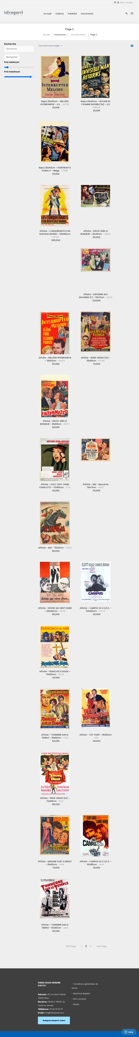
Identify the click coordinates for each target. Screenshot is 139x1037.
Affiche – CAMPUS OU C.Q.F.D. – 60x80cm (95, 863)
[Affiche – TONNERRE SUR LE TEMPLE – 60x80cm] (55, 898)
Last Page (102, 946)
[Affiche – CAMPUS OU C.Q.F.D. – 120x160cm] (96, 582)
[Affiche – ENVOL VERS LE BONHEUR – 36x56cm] (55, 395)
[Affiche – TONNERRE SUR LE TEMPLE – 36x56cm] (55, 708)
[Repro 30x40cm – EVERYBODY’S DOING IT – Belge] (55, 141)
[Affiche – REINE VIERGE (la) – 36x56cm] (96, 331)
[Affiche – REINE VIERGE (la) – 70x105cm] (55, 772)
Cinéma (59, 13)
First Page (71, 946)
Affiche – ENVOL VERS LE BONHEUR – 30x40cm (95, 232)
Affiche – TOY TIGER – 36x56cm (95, 736)
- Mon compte (79, 998)
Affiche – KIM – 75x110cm (55, 547)
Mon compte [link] (126, 2)
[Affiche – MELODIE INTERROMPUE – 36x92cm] (55, 331)
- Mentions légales (81, 993)
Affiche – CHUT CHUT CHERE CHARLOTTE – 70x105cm (55, 486)
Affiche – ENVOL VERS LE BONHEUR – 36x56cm (55, 422)
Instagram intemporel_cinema (54, 1020)
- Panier (75, 1004)
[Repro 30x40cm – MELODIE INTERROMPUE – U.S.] (55, 75)
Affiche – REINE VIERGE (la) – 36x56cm (95, 359)
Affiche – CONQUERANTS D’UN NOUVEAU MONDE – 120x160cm (54, 234)
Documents (87, 13)
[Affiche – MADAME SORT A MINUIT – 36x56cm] (55, 835)
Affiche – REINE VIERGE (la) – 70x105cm (55, 800)
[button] (127, 13)
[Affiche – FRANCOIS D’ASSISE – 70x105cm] (55, 645)
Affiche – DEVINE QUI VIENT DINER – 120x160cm (55, 609)
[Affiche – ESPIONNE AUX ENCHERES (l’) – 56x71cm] (96, 268)
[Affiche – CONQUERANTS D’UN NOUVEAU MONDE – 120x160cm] (55, 205)
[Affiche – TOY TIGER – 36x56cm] (96, 708)
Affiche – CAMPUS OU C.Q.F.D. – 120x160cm (95, 609)
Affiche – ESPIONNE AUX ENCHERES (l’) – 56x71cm (95, 296)
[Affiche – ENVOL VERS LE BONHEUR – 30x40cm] (96, 205)
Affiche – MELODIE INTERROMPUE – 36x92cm (55, 359)
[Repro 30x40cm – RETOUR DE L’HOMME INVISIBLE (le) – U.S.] (96, 75)
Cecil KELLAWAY (78, 34)
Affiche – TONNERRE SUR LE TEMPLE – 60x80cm (54, 926)
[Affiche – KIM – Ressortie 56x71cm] (96, 458)
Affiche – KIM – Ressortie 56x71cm (95, 486)
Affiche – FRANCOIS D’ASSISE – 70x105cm (54, 673)
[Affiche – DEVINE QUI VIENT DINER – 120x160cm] (55, 582)
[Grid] (132, 46)
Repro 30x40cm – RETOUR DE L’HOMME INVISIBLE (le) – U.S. (95, 104)
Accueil (47, 13)
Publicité (72, 13)
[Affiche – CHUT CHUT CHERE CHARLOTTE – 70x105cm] (55, 458)
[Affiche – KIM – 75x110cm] (55, 521)
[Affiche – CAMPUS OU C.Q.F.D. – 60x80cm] (96, 835)
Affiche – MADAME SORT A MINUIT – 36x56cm (55, 863)
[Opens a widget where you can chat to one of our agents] (128, 1032)
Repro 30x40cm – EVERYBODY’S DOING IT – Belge (55, 169)
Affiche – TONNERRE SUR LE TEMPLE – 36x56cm (54, 736)
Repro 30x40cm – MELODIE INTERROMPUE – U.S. (54, 103)
